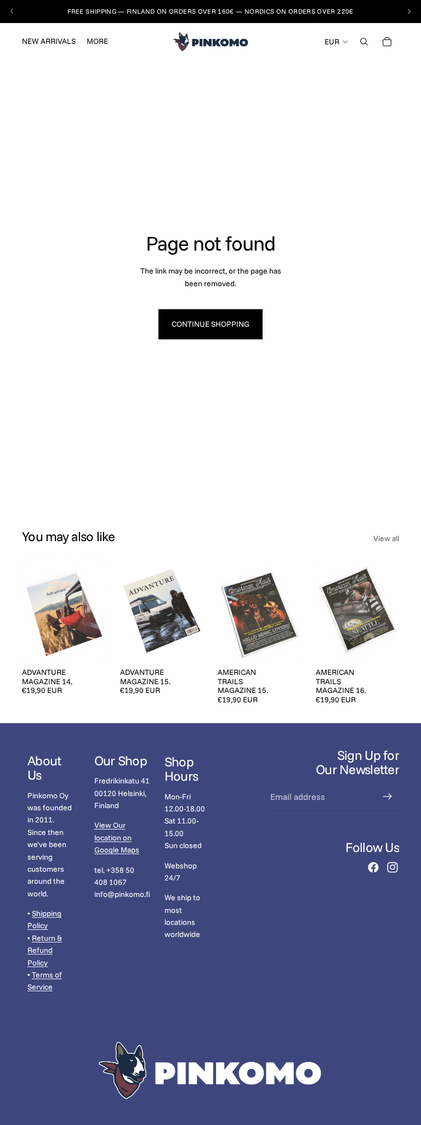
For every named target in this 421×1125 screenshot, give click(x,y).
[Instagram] (392, 867)
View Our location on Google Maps (116, 837)
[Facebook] (373, 867)
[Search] (364, 42)
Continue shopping (210, 324)
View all (386, 538)
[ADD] (89, 645)
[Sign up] (387, 796)
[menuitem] (97, 41)
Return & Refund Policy (44, 950)
